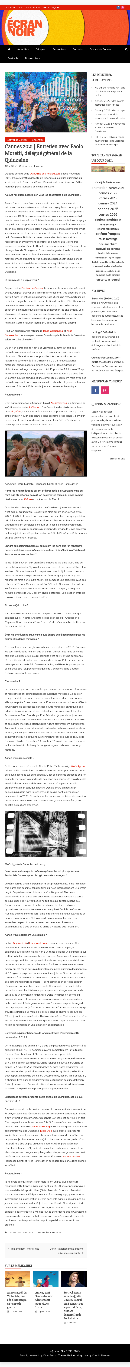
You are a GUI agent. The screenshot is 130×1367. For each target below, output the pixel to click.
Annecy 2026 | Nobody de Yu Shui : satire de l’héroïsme (110, 127)
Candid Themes (101, 1355)
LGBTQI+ (95, 262)
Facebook (118, 7)
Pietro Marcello (71, 1156)
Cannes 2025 (108, 209)
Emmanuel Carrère (39, 943)
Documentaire (108, 244)
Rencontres (59, 49)
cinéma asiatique (108, 224)
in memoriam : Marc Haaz (25, 1248)
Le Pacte (118, 258)
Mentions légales (51, 7)
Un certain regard (108, 279)
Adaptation (103, 182)
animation (99, 188)
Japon (111, 258)
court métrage (107, 239)
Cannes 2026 (108, 214)
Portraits (78, 49)
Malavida (104, 262)
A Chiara (16, 411)
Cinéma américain (108, 220)
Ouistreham (20, 943)
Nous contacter (33, 7)
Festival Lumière (101, 258)
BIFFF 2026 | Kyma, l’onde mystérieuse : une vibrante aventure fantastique (109, 140)
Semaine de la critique (108, 274)
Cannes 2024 (107, 203)
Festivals (13, 58)
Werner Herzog (41, 1126)
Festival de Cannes (100, 49)
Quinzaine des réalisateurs (48, 1232)
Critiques (41, 49)
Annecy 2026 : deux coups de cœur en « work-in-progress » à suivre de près (110, 114)
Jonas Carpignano (53, 330)
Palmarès (120, 262)
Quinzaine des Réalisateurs (45, 173)
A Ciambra (34, 407)
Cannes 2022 (108, 193)
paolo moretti (28, 1232)
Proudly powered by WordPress (38, 1355)
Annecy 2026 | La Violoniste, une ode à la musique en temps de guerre (16, 1300)
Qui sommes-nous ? (14, 7)
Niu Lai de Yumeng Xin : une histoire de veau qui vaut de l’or (110, 91)
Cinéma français (108, 234)
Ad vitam (116, 182)
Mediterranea (59, 402)
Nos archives (32, 58)
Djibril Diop (46, 1130)
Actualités (23, 49)
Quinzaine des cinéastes (108, 266)
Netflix (112, 262)
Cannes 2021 (15, 1232)
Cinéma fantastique (108, 228)
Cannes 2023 (108, 198)
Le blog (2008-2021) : (104, 332)
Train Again (77, 766)
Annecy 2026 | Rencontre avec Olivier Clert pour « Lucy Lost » (44, 1300)
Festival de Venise (108, 253)
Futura (28, 499)
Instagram (122, 7)
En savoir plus (117, 458)
